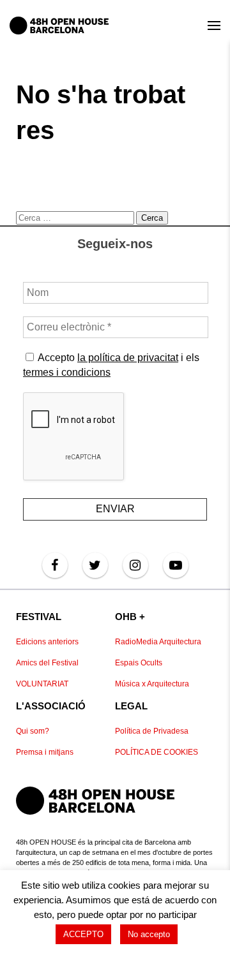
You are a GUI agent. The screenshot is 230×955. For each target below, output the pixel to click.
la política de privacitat (127, 357)
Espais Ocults (138, 662)
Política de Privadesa (151, 731)
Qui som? (32, 731)
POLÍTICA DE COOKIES (156, 752)
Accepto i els (111, 364)
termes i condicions (67, 372)
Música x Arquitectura (152, 683)
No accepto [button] (149, 934)
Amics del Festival (47, 662)
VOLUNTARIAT (42, 683)
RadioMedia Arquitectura (158, 641)
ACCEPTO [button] (83, 934)
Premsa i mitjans (44, 752)
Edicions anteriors (47, 641)
